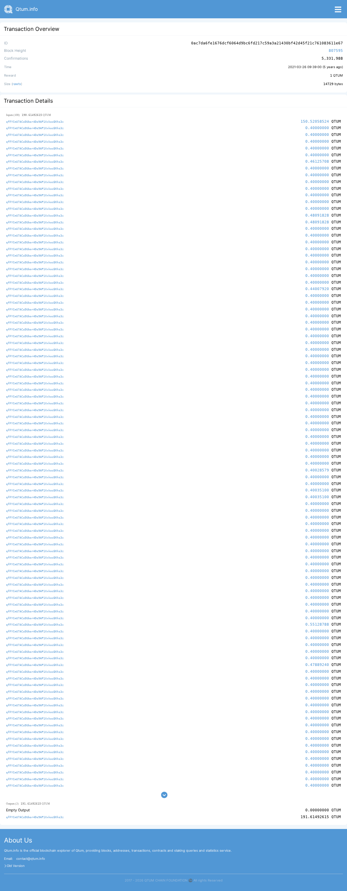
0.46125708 (317, 161)
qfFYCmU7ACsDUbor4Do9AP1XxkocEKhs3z (35, 121)
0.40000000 (317, 128)
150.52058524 (315, 121)
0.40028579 (317, 470)
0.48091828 (317, 215)
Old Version (16, 866)
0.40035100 (317, 490)
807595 (336, 50)
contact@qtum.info (30, 858)
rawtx (17, 84)
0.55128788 (317, 624)
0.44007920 (317, 289)
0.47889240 (317, 665)
